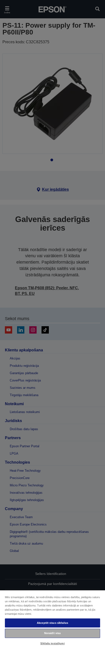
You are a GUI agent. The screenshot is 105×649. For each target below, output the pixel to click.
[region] (52, 619)
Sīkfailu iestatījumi (52, 643)
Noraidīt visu (52, 633)
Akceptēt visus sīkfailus (52, 622)
